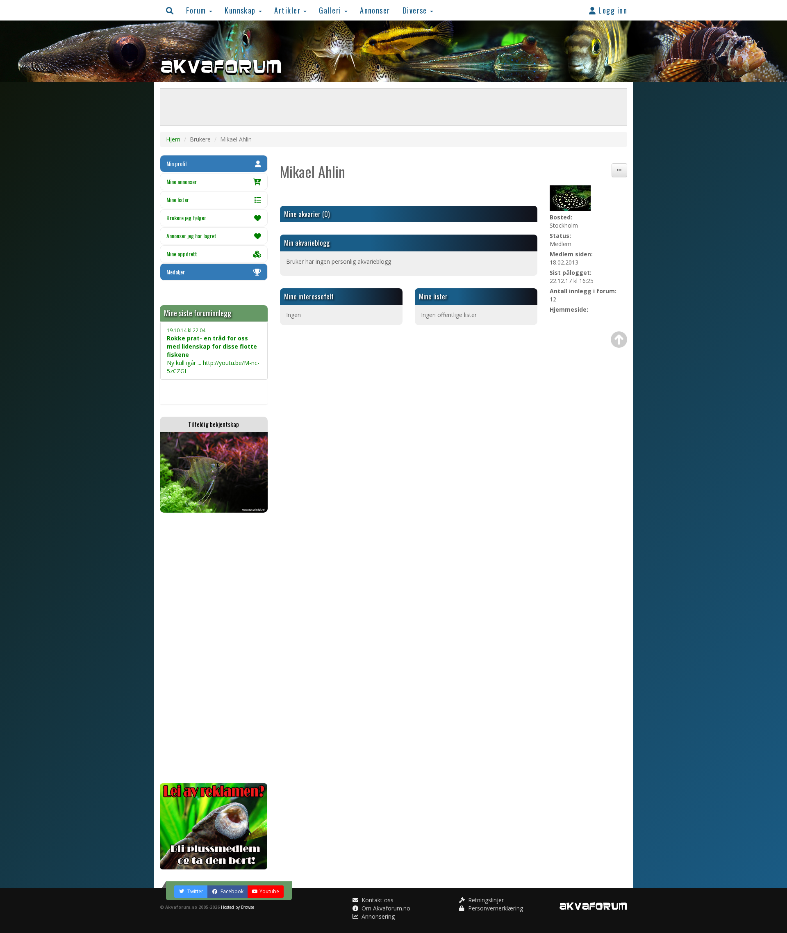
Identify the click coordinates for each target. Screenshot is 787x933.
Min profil (176, 163)
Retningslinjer (485, 900)
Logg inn (611, 10)
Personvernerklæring (494, 908)
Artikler (288, 10)
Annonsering (377, 916)
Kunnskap (241, 10)
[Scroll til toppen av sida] (619, 339)
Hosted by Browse (237, 907)
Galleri (331, 10)
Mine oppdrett (181, 253)
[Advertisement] (214, 648)
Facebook (231, 891)
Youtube (269, 891)
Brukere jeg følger (186, 217)
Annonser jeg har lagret (191, 235)
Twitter (194, 891)
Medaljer (175, 271)
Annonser (375, 10)
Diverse (416, 10)
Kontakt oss (377, 900)
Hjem (173, 139)
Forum (197, 10)
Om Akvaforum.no (385, 908)
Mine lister (177, 199)
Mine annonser (181, 181)
